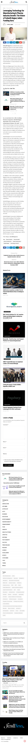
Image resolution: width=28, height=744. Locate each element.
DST (15, 589)
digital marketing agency (17, 587)
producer (12, 610)
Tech (3, 560)
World (4, 565)
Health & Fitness (6, 532)
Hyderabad (21, 594)
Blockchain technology (14, 580)
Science (4, 550)
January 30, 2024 (6, 365)
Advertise (9, 737)
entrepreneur (12, 592)
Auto (3, 511)
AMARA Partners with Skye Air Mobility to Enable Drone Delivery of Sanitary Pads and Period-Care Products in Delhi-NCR (14, 634)
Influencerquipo (12, 599)
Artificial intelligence (7, 578)
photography (5, 610)
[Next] (15, 113)
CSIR (12, 585)
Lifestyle (4, 534)
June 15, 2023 (17, 24)
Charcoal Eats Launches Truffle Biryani (11, 483)
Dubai (18, 589)
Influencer (5, 599)
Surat (4, 615)
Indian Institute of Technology (14, 596)
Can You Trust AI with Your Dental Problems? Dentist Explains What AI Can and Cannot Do (17, 692)
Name (5, 441)
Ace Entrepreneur (7, 575)
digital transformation (7, 589)
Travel (4, 563)
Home (4, 8)
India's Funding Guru (7, 241)
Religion (4, 547)
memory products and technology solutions (12, 606)
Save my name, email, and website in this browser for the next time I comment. (13, 460)
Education (5, 516)
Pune (17, 610)
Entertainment (6, 519)
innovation (20, 599)
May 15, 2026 (13, 96)
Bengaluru (5, 580)
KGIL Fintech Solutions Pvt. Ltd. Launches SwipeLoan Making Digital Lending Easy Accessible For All (13, 316)
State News (5, 557)
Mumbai (4, 608)
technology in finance (15, 243)
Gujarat (9, 594)
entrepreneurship (20, 592)
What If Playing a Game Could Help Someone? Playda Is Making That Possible (16, 711)
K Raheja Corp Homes (18, 601)
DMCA (21, 737)
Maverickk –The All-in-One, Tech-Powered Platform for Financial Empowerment (17, 108)
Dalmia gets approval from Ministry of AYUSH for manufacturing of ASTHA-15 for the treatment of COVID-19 (17, 492)
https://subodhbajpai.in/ (12, 236)
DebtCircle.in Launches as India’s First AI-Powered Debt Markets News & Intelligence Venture (17, 93)
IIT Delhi (5, 596)
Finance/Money (9, 8)
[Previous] (13, 113)
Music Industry (11, 608)
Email (4, 447)
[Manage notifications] (25, 741)
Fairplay (4, 594)
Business (4, 514)
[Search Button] (24, 623)
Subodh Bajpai (6, 243)
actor (13, 575)
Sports (4, 555)
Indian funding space (17, 241)
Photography (6, 539)
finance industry (9, 239)
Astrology (5, 508)
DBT (16, 585)
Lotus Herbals (6, 603)
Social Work (5, 552)
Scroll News (10, 24)
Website (5, 453)
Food (3, 526)
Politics (4, 542)
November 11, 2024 (14, 110)
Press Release (6, 545)
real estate (22, 610)
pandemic (18, 608)
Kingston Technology (7, 601)
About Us (3, 737)
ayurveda (16, 578)
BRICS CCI (5, 582)
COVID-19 (19, 582)
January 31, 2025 (13, 104)
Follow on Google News (5, 739)
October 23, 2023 (6, 388)
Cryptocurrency (6, 585)
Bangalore (21, 578)
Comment (5, 424)
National (4, 537)
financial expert (17, 239)
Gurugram (15, 594)
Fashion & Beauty (6, 521)
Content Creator (12, 582)
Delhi (19, 585)
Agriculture (5, 503)
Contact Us (15, 737)
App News (4, 506)
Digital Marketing (6, 587)
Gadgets (4, 529)
